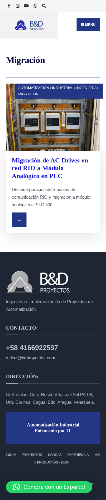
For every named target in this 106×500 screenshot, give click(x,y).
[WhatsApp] (35, 6)
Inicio (11, 454)
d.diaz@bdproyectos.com (30, 357)
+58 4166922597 (32, 348)
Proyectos (32, 454)
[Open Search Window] (44, 6)
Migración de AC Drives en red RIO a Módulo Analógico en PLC (50, 168)
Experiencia (78, 454)
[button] (49, 487)
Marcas (55, 454)
